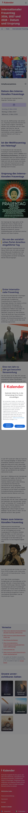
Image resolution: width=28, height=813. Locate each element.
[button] (14, 419)
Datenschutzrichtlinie (18, 417)
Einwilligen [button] (20, 426)
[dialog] (14, 406)
